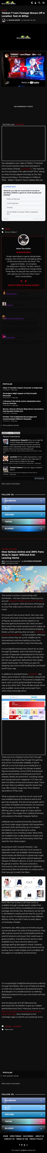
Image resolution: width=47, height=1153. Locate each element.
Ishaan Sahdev (14, 20)
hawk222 (13, 457)
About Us (39, 1136)
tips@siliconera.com (28, 1150)
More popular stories (11, 425)
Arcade (4, 10)
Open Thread (15, 1136)
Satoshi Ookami (16, 468)
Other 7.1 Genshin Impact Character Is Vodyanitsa (23, 388)
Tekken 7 (14, 232)
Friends (10, 208)
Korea (8, 232)
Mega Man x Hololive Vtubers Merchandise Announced (20, 451)
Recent (10, 433)
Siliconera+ (28, 1136)
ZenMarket (33, 674)
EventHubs (26, 169)
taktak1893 (19, 124)
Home (5, 1136)
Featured (5, 548)
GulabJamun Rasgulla (19, 440)
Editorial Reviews (13, 199)
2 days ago (37, 463)
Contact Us (9, 1139)
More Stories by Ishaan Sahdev (23, 285)
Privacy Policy (36, 1139)
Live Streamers (12, 203)
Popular (17, 433)
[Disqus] (23, 317)
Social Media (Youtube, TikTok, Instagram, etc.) (22, 213)
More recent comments (11, 484)
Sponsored (13, 548)
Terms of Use (22, 1139)
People (4, 433)
